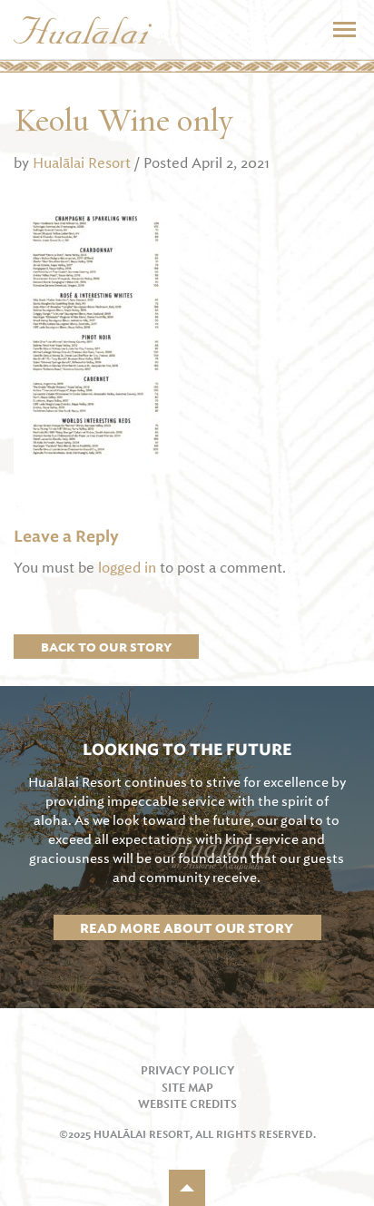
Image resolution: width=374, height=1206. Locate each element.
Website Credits (187, 1104)
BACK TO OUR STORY (106, 647)
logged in (127, 568)
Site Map (187, 1088)
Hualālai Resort (82, 162)
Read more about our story (186, 927)
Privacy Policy (187, 1071)
